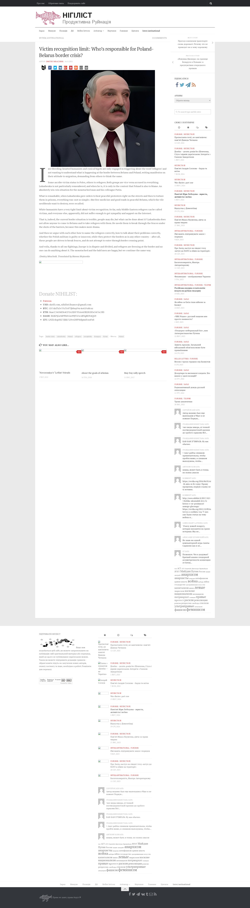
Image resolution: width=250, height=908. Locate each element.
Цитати (135, 30)
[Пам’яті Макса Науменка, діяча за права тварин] (103, 737)
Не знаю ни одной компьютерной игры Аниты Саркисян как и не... (196, 543)
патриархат (181, 597)
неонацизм (198, 594)
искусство (201, 585)
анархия (192, 578)
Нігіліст (77, 16)
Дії (72, 30)
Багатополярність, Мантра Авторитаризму (186, 263)
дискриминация (192, 585)
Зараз (41, 30)
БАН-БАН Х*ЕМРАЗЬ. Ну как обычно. (123, 817)
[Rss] (194, 85)
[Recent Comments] (197, 127)
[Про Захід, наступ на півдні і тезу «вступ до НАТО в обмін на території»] (103, 765)
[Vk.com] (143, 894)
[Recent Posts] (179, 127)
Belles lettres (83, 30)
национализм (183, 594)
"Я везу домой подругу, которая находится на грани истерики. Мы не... (196, 529)
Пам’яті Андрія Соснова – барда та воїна (129, 683)
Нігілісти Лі (189, 134)
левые (200, 587)
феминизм (195, 609)
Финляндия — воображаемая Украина (192, 276)
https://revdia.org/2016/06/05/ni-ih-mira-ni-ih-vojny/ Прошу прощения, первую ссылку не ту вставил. (197, 485)
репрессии (186, 603)
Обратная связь (56, 3)
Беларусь (97, 336)
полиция (192, 597)
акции (208, 572)
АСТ (179, 568)
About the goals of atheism (95, 372)
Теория (207, 285)
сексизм (204, 603)
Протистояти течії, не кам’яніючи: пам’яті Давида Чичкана (190, 138)
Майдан (185, 571)
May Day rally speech (134, 372)
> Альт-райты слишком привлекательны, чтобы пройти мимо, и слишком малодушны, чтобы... (195, 457)
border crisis (50, 336)
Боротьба (188, 569)
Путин (105, 336)
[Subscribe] (151, 894)
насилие (190, 591)
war (175, 569)
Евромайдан (203, 569)
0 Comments (159, 37)
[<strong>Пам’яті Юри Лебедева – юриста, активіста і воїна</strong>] (103, 710)
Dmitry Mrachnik (54, 61)
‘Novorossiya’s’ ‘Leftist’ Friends (54, 372)
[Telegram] (188, 85)
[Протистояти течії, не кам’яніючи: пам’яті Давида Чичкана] (103, 650)
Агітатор (97, 30)
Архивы (178, 95)
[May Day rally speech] (145, 359)
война (193, 581)
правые (201, 597)
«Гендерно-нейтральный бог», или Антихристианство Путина (191, 332)
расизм (189, 600)
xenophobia (88, 336)
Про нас (41, 3)
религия (177, 603)
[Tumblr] (147, 894)
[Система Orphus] (56, 683)
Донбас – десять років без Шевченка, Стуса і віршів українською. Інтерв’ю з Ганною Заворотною (192, 154)
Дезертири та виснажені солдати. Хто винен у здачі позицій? (192, 374)
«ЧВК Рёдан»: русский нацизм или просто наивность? (190, 317)
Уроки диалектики (183, 401)
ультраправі (198, 607)
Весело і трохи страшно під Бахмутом (192, 361)
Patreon (47, 300)
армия (177, 581)
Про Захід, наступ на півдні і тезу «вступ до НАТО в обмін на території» (192, 249)
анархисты (181, 578)
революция (201, 600)
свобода (195, 603)
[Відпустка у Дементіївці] (103, 724)
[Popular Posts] (188, 127)
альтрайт (177, 575)
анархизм (189, 574)
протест (179, 600)
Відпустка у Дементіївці (185, 208)
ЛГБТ (177, 571)
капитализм (181, 587)
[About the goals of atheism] (103, 359)
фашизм (180, 610)
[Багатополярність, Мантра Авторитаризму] (103, 779)
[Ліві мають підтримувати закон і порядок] (103, 752)
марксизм (179, 591)
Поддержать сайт (76, 3)
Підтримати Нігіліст (49, 634)
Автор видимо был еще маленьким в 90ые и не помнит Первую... (194, 416)
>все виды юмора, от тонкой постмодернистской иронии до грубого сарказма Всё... (196, 430)
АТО (183, 568)
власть (184, 581)
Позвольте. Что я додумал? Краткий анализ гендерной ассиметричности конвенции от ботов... (197, 558)
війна (206, 581)
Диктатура (195, 569)
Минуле (52, 30)
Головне (124, 30)
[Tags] (206, 127)
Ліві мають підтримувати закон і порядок (130, 751)
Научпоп (112, 30)
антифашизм (201, 578)
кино (191, 588)
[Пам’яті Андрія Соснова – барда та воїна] (103, 684)
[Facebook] (177, 85)
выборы (201, 582)
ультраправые (184, 606)
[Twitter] (182, 85)
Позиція (63, 30)
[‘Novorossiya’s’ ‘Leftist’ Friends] (60, 359)
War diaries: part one (183, 182)
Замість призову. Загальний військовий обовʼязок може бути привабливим (189, 347)
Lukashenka (61, 336)
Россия (202, 571)
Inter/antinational (151, 30)
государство (180, 584)
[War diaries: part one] (103, 697)
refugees (78, 336)
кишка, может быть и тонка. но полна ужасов (196, 471)
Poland (70, 336)
